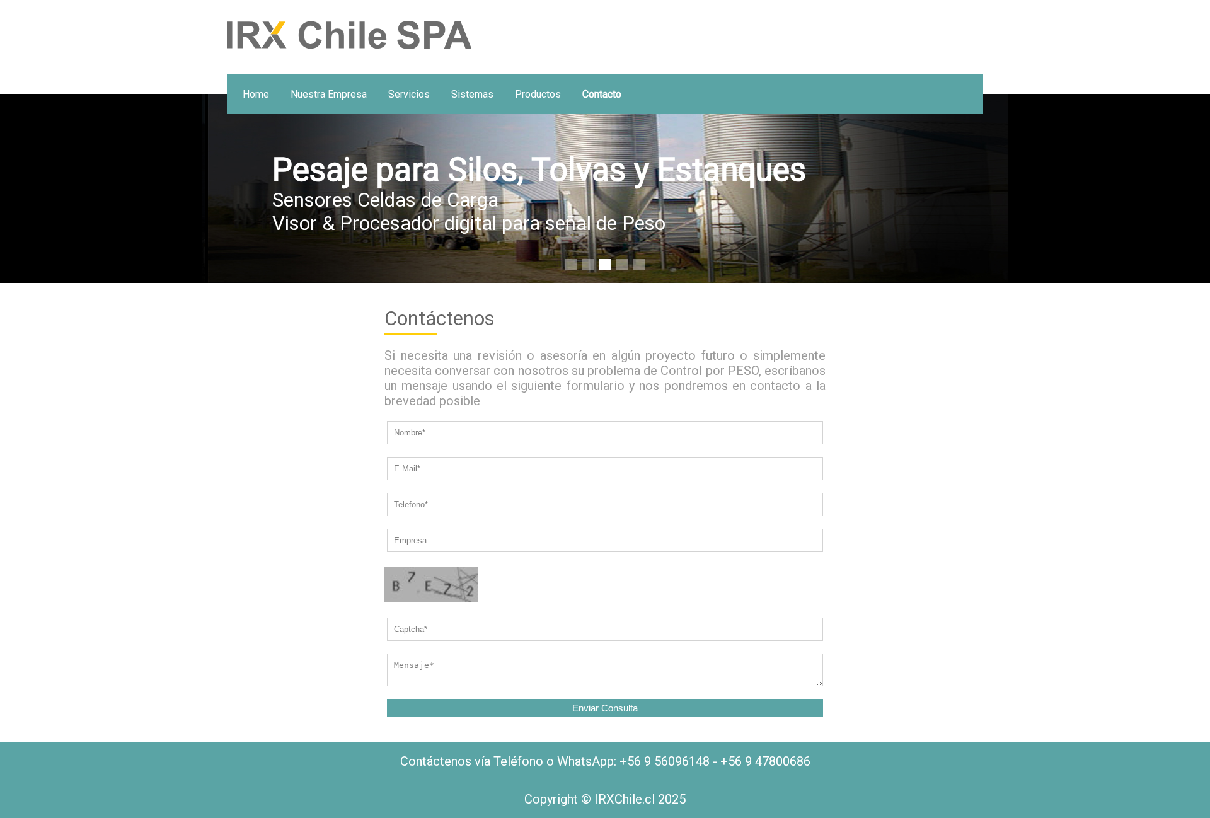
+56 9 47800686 (765, 761)
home (256, 94)
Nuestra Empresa (329, 94)
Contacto (601, 94)
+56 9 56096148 (664, 761)
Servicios (409, 94)
